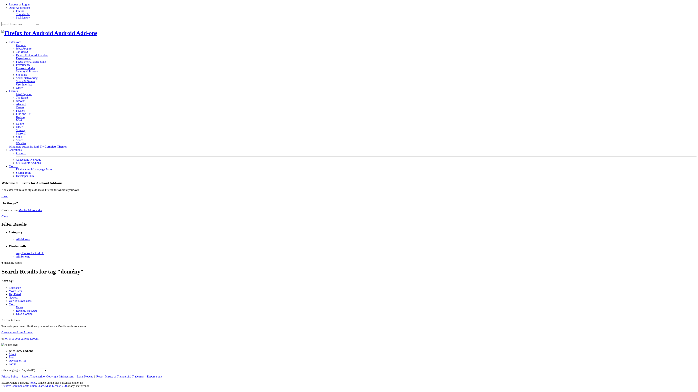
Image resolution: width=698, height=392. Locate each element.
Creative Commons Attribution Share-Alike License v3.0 (34, 385)
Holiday (20, 117)
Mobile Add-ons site (30, 210)
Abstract (21, 104)
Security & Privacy (27, 71)
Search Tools (23, 172)
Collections (15, 149)
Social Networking (27, 77)
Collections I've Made (28, 159)
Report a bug (154, 376)
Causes (20, 107)
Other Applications (19, 7)
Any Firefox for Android (30, 253)
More (12, 304)
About (12, 354)
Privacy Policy (10, 376)
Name (19, 307)
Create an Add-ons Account (17, 332)
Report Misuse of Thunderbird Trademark (120, 376)
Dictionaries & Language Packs (34, 169)
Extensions (15, 42)
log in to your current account (21, 338)
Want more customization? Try (38, 146)
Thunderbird (23, 14)
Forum (12, 364)
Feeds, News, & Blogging (31, 61)
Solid (19, 136)
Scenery (20, 130)
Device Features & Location (32, 55)
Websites (21, 143)
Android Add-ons (75, 33)
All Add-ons (23, 239)
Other (19, 87)
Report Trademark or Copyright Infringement (48, 376)
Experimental (23, 58)
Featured (21, 45)
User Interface (24, 84)
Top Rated (22, 51)
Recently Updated (26, 310)
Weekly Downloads (20, 300)
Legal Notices (85, 376)
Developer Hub (25, 175)
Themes (13, 91)
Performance (23, 64)
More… (13, 166)
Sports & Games (25, 81)
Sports (19, 140)
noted (33, 382)
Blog (11, 357)
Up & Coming (24, 313)
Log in (26, 4)
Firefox (20, 11)
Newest (20, 100)
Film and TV (23, 113)
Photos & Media (25, 68)
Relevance (15, 287)
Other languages (10, 370)
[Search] (37, 24)
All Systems (23, 256)
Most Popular (24, 48)
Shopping (21, 74)
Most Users (15, 291)
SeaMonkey (23, 17)
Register (13, 4)
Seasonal (21, 133)
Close (4, 196)
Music (19, 120)
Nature (20, 123)
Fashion (20, 110)
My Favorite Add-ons (28, 162)
